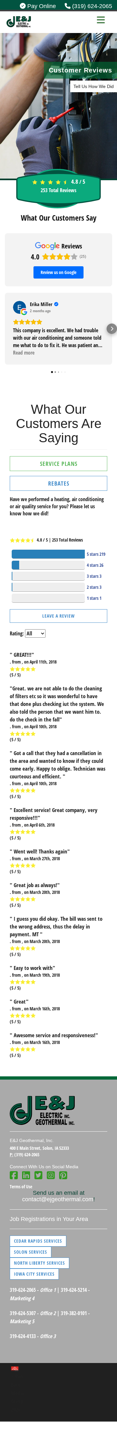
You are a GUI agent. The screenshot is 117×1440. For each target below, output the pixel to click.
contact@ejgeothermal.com (57, 1199)
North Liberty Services (39, 1263)
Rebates (58, 483)
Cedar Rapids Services (38, 1241)
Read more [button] (23, 352)
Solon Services (30, 1252)
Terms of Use (21, 1186)
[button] (5, 329)
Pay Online (41, 6)
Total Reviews (58, 190)
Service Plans (58, 463)
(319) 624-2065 (91, 6)
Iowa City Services (34, 1274)
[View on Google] (19, 307)
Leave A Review (58, 616)
